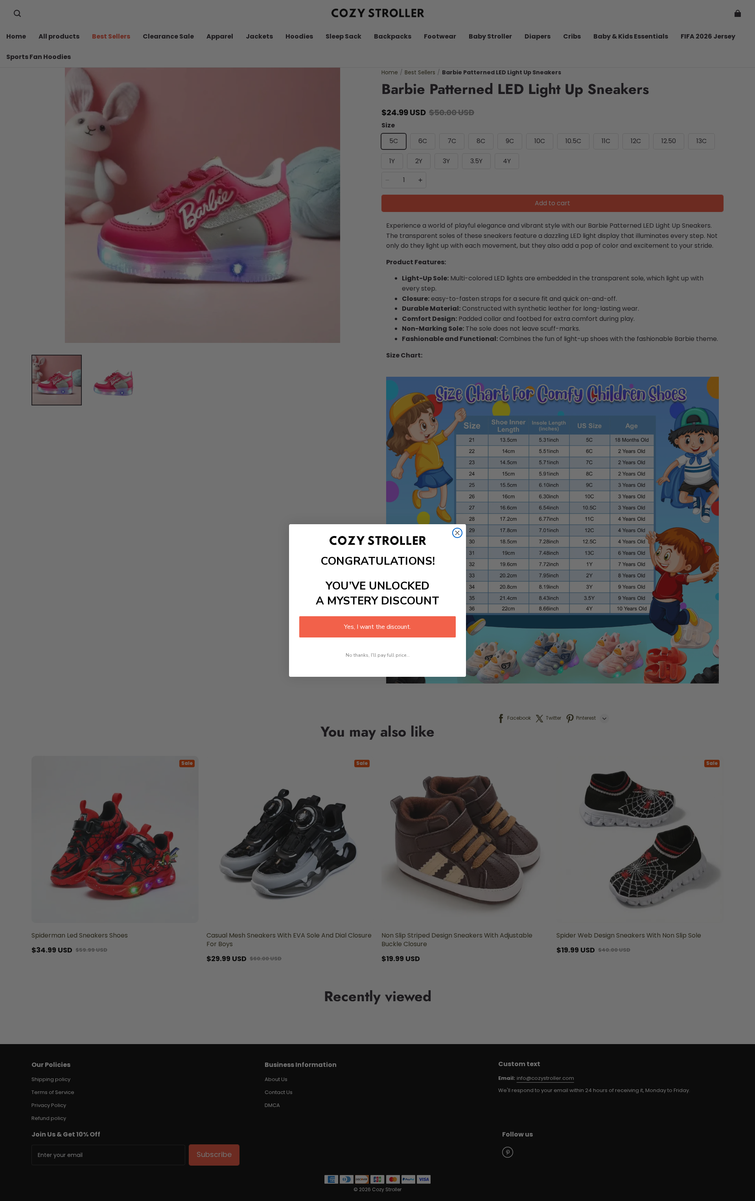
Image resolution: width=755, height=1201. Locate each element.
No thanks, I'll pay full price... (378, 655)
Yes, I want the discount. (377, 627)
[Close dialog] (457, 533)
